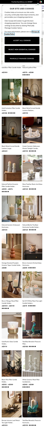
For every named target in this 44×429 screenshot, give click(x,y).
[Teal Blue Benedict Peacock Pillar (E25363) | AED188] (32, 325)
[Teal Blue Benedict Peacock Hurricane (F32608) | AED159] (32, 404)
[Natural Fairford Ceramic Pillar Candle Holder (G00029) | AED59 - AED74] (12, 168)
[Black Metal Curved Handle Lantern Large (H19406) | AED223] (12, 130)
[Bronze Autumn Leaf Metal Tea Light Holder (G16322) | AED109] (12, 404)
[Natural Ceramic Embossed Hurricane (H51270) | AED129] (12, 209)
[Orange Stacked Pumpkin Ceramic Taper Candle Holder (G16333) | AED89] (12, 247)
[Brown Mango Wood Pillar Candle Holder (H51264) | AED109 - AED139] (12, 285)
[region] (22, 35)
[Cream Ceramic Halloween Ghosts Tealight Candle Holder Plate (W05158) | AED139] (32, 130)
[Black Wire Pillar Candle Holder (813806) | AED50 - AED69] (12, 363)
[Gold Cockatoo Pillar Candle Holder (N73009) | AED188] (12, 92)
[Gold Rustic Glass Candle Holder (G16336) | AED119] (12, 325)
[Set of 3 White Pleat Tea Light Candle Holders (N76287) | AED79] (32, 285)
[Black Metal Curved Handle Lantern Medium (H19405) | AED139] (32, 92)
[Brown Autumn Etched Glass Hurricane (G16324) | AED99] (32, 247)
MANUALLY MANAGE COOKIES (22, 59)
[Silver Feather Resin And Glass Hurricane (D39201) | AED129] (32, 168)
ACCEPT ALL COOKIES (22, 40)
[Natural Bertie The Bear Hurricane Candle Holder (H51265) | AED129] (32, 209)
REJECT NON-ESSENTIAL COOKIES (22, 49)
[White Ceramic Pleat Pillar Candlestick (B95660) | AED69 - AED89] (32, 363)
